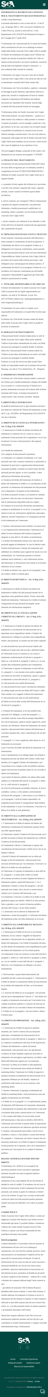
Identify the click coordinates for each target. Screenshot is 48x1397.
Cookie (37, 1381)
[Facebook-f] (20, 1347)
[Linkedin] (27, 1347)
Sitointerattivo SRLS (34, 1387)
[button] (42, 1391)
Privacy (30, 1381)
